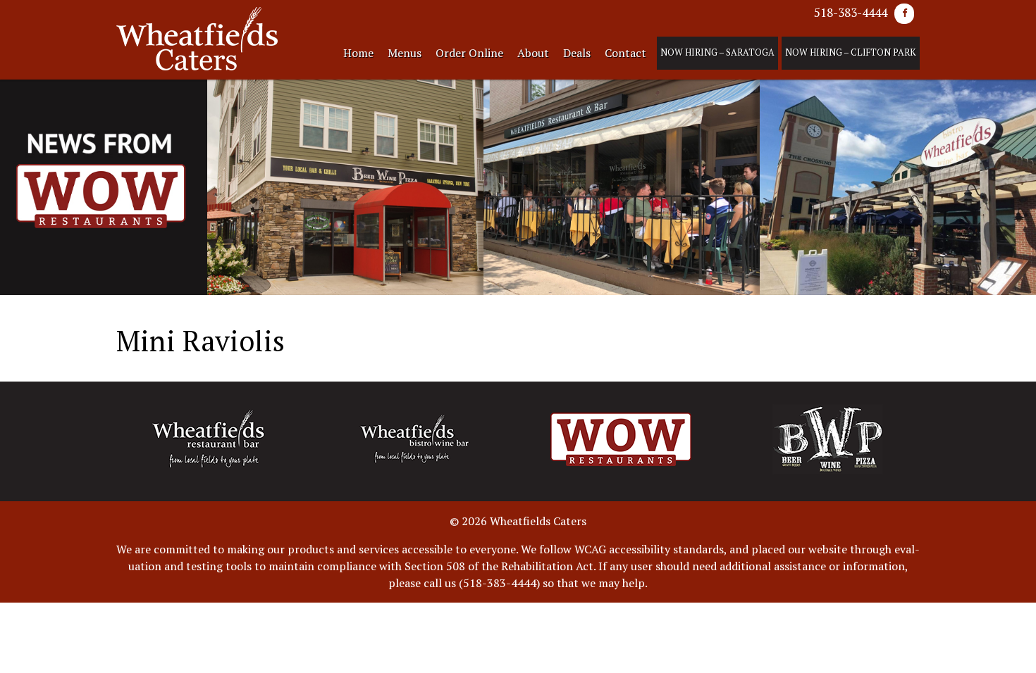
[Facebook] (904, 14)
